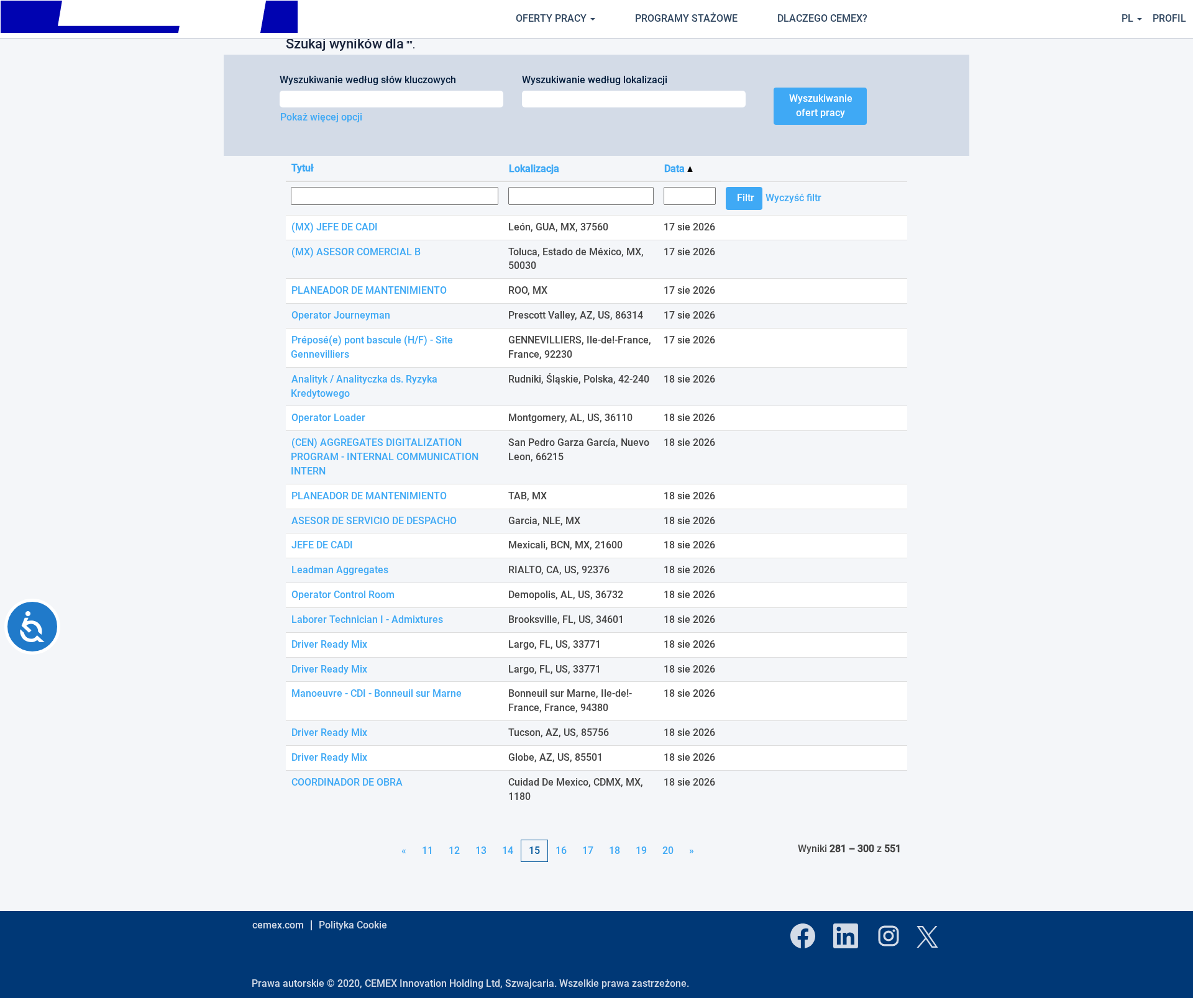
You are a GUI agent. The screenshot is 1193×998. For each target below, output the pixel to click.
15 (534, 850)
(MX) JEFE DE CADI (334, 227)
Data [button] (675, 169)
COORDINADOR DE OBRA (347, 782)
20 (668, 850)
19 (641, 850)
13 (481, 850)
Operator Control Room (343, 595)
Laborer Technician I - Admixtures (367, 619)
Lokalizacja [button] (534, 169)
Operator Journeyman (340, 315)
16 (561, 850)
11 (427, 850)
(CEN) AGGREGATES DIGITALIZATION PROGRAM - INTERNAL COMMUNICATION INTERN (384, 457)
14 (507, 850)
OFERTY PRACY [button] (552, 18)
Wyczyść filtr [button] (793, 198)
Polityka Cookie (353, 925)
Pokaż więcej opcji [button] (321, 117)
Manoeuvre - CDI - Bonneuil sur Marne (376, 693)
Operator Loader (328, 418)
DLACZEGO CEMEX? (822, 18)
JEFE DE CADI (322, 545)
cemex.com (278, 925)
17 (587, 850)
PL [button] (1129, 18)
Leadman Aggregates (339, 570)
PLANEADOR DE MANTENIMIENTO (369, 290)
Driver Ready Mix (329, 644)
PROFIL (1169, 18)
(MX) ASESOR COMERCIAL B (356, 252)
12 (454, 850)
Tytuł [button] (302, 168)
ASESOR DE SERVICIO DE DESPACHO (374, 521)
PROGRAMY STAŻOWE (686, 18)
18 (614, 850)
